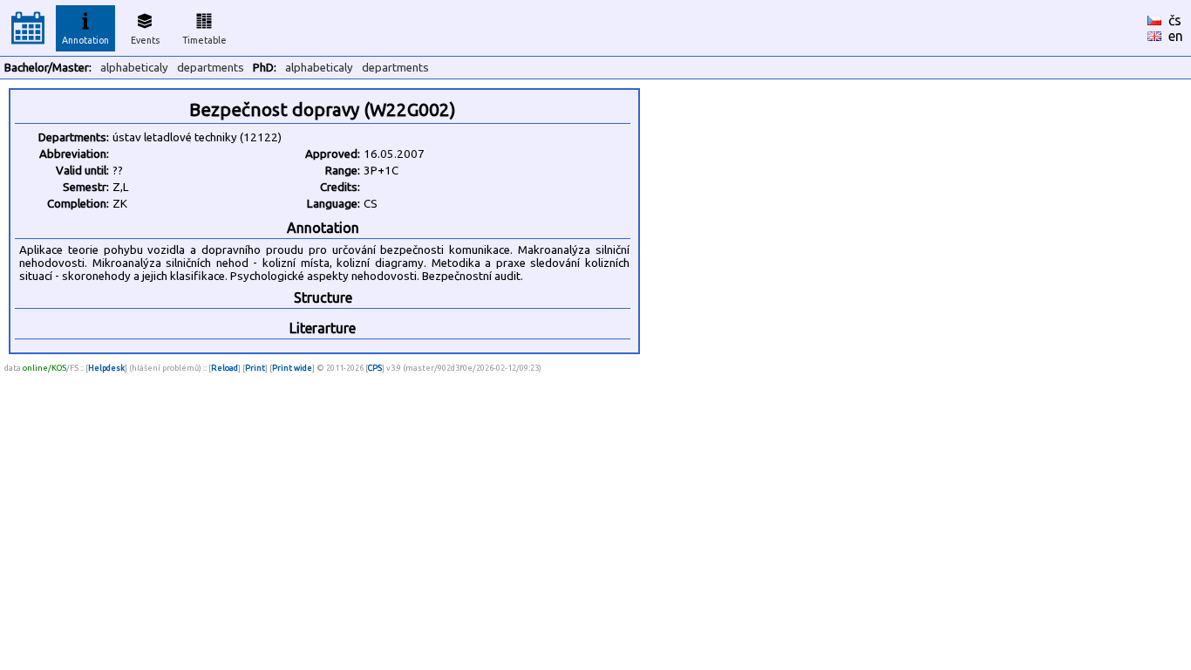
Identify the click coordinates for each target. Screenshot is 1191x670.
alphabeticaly (134, 67)
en (1175, 36)
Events (145, 40)
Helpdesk (106, 368)
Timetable (204, 40)
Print (255, 368)
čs (1174, 20)
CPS (375, 368)
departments (210, 67)
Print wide (292, 368)
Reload (224, 368)
